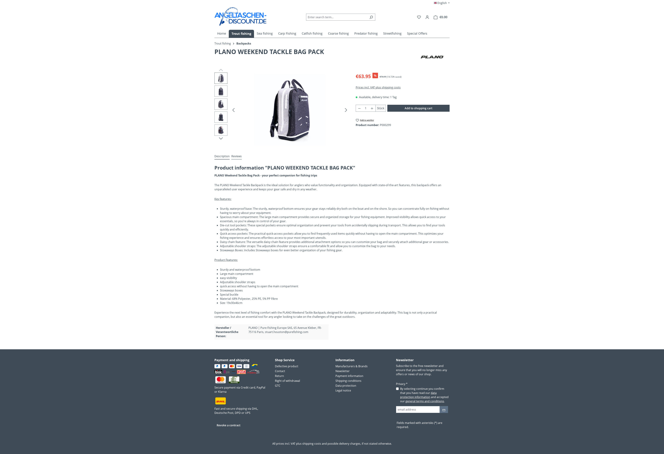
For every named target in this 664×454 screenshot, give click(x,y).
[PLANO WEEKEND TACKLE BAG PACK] (290, 110)
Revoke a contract (228, 425)
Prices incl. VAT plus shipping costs (378, 87)
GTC (277, 386)
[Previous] (233, 109)
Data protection (345, 386)
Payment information (349, 376)
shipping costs (311, 444)
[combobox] (336, 17)
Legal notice (343, 390)
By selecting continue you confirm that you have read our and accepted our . (424, 395)
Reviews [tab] (236, 156)
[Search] (371, 17)
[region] (281, 110)
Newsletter (342, 371)
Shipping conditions (348, 381)
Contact (280, 371)
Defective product (286, 366)
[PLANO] (432, 57)
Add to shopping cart (418, 108)
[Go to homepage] (240, 16)
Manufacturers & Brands (351, 366)
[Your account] (427, 17)
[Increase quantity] (372, 108)
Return (279, 376)
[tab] (222, 156)
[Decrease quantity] (359, 108)
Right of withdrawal (287, 381)
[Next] (346, 109)
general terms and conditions (424, 401)
